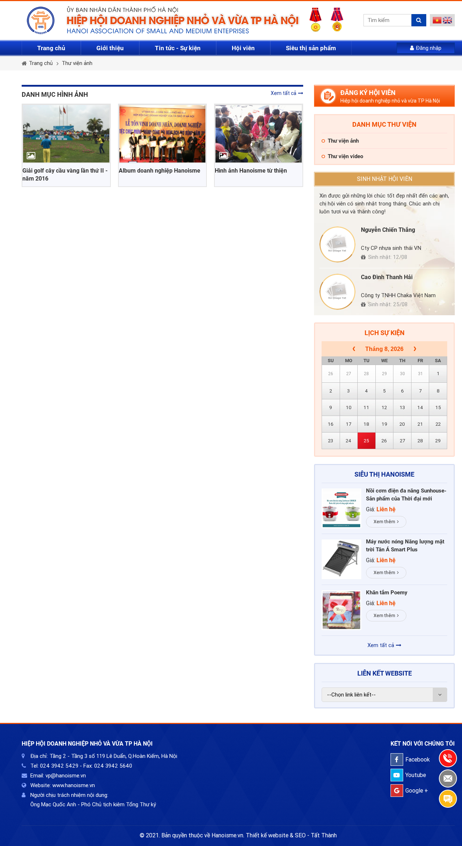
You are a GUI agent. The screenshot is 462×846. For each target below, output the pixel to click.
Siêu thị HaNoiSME (384, 474)
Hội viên (243, 48)
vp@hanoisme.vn (65, 775)
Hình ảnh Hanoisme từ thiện (251, 170)
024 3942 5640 (113, 766)
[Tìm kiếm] (418, 20)
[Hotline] (448, 758)
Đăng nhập (428, 48)
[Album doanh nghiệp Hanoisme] (162, 133)
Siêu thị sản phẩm (311, 48)
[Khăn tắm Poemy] (341, 610)
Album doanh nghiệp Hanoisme (159, 170)
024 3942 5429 (59, 766)
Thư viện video (345, 156)
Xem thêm (384, 521)
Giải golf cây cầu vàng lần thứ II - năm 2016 (65, 174)
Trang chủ (51, 48)
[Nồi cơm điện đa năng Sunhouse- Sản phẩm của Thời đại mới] (341, 508)
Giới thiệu (110, 48)
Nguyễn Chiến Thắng (388, 229)
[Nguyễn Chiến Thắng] (337, 244)
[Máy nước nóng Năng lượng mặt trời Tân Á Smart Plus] (341, 559)
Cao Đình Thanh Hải (387, 277)
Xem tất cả (283, 93)
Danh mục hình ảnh (55, 94)
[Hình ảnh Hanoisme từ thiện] (258, 133)
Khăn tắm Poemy (386, 592)
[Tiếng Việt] (437, 21)
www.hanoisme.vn (73, 785)
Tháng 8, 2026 (384, 349)
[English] (447, 21)
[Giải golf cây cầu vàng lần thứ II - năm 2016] (66, 133)
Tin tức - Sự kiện (178, 48)
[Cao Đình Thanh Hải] (337, 292)
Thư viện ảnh (77, 63)
